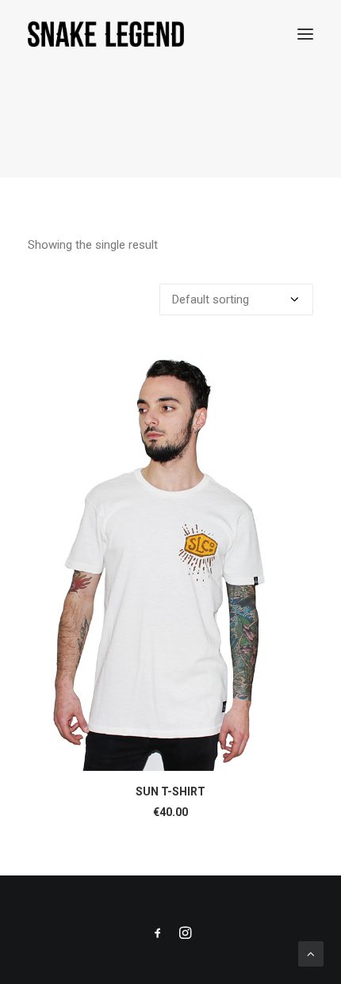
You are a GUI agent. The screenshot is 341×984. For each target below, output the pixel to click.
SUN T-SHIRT (170, 791)
